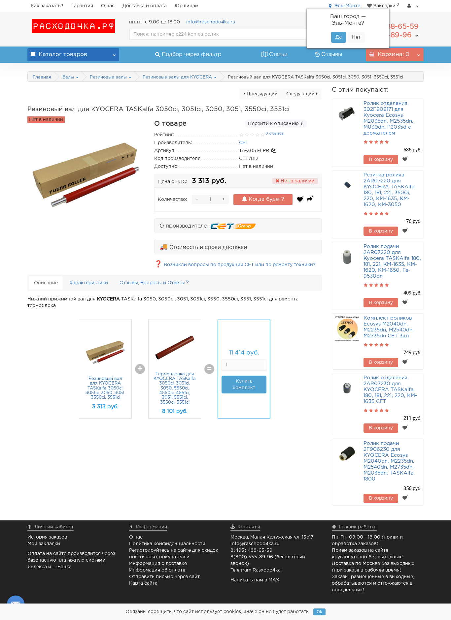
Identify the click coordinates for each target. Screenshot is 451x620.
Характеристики (88, 283)
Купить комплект (244, 384)
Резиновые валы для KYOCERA (178, 77)
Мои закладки (43, 544)
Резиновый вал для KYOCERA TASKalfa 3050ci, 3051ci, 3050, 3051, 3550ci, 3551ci (105, 388)
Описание (46, 283)
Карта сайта (143, 583)
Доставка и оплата (144, 6)
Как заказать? (47, 6)
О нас (108, 6)
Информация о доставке (158, 564)
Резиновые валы (109, 77)
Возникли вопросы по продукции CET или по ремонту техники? (235, 265)
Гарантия (82, 6)
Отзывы (331, 54)
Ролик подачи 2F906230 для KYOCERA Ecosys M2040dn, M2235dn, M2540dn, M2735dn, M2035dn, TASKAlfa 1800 (389, 461)
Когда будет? (265, 199)
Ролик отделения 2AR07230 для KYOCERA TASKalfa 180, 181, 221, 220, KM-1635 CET (390, 390)
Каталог (63, 54)
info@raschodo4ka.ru (210, 22)
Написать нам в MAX (254, 580)
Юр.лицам (186, 6)
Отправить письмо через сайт (164, 577)
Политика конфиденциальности (167, 544)
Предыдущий (261, 94)
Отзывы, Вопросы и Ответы (154, 282)
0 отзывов (274, 133)
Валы (68, 77)
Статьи (278, 54)
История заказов (47, 537)
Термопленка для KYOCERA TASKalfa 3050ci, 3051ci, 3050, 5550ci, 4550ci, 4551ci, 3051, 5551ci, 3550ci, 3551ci (175, 388)
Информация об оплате (157, 570)
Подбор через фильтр (192, 54)
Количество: (172, 199)
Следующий (301, 94)
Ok (319, 612)
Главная (42, 77)
